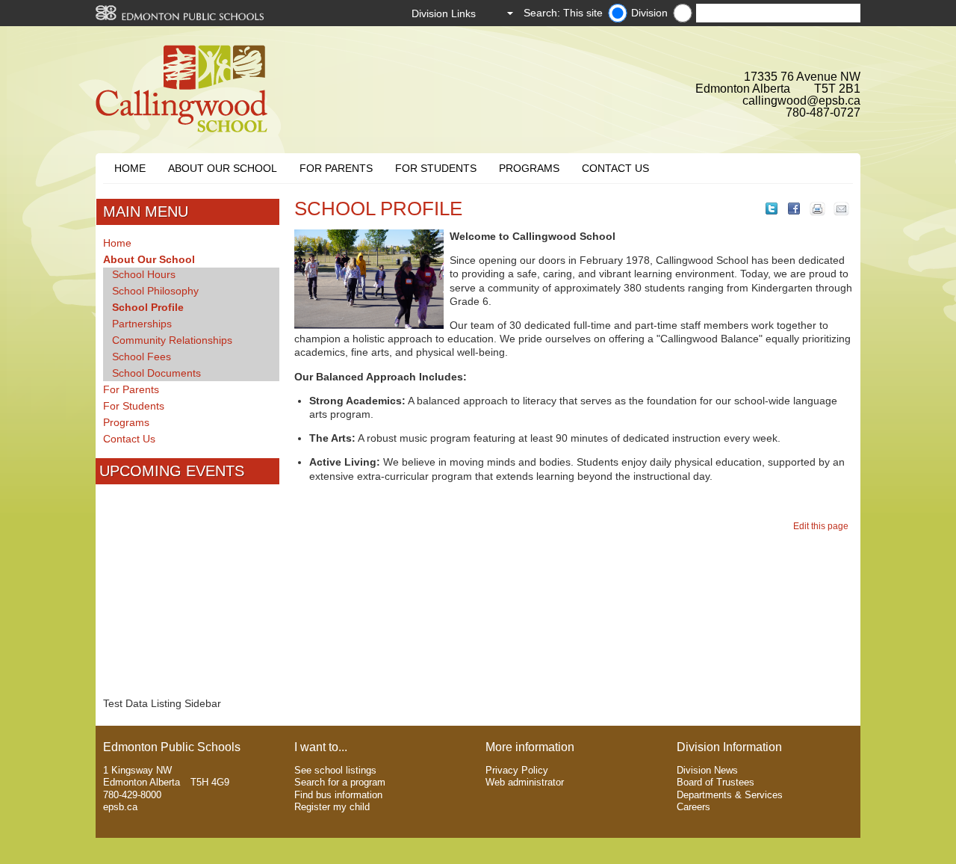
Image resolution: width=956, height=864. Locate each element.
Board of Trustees (715, 782)
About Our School (222, 168)
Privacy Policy (516, 770)
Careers (693, 806)
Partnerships (142, 324)
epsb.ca (120, 806)
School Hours (144, 274)
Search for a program (339, 782)
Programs (529, 168)
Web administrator (524, 782)
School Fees (141, 356)
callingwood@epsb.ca (801, 100)
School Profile (148, 307)
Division (649, 12)
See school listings (335, 770)
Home (130, 168)
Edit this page (823, 526)
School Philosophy (155, 291)
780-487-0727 (823, 112)
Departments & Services (730, 794)
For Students (436, 168)
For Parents (336, 168)
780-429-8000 (132, 794)
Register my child (332, 806)
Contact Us (615, 168)
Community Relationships (172, 340)
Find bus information (338, 794)
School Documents (156, 373)
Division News (707, 770)
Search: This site (563, 12)
